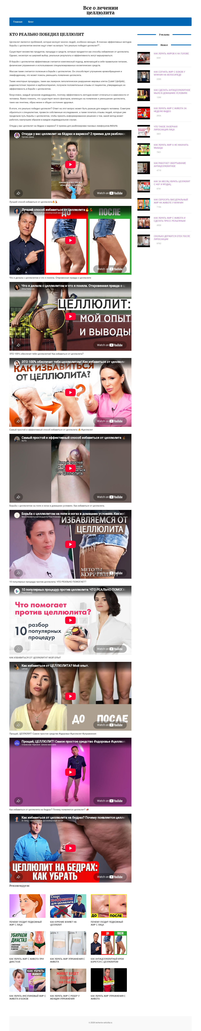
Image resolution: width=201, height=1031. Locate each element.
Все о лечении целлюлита (100, 10)
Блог (31, 21)
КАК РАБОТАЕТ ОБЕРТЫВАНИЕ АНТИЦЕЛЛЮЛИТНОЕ (170, 165)
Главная (17, 21)
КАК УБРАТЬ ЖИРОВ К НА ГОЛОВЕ (171, 53)
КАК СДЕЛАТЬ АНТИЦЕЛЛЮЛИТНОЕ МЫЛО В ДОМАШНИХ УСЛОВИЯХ (172, 91)
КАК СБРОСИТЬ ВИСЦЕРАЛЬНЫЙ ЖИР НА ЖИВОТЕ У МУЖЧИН (171, 201)
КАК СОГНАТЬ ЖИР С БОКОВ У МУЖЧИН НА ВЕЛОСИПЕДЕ (169, 73)
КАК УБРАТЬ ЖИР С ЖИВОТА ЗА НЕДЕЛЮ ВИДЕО (170, 110)
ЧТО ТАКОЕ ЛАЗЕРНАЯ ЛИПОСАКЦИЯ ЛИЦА (165, 128)
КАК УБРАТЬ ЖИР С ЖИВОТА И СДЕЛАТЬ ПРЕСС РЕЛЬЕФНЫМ (169, 219)
